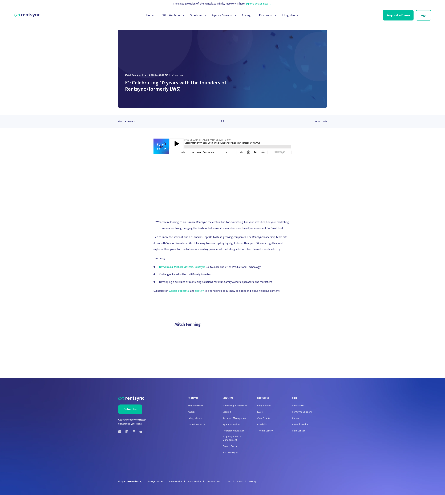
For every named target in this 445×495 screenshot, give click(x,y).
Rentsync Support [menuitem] (302, 412)
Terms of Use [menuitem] (213, 481)
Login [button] (423, 15)
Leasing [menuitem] (226, 412)
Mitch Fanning (133, 75)
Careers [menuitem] (296, 418)
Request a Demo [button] (398, 15)
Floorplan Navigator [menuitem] (233, 431)
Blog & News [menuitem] (264, 405)
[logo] (131, 398)
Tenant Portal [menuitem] (229, 446)
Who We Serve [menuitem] (172, 15)
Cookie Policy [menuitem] (175, 481)
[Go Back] (222, 121)
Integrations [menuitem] (290, 15)
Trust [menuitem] (228, 481)
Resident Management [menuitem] (235, 418)
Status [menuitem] (240, 481)
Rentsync (200, 267)
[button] (436, 486)
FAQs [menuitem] (260, 412)
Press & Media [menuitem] (300, 424)
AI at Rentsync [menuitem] (230, 452)
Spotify (199, 291)
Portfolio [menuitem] (262, 424)
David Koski (166, 267)
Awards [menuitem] (192, 412)
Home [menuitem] (150, 15)
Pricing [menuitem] (246, 15)
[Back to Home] (27, 15)
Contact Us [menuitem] (298, 405)
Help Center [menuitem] (298, 431)
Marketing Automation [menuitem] (234, 405)
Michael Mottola (183, 267)
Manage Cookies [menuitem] (155, 481)
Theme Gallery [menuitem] (265, 431)
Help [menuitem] (294, 398)
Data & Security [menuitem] (196, 424)
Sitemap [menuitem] (253, 481)
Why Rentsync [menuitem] (195, 405)
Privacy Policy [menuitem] (194, 481)
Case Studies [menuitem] (264, 418)
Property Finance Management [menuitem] (231, 438)
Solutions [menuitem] (196, 15)
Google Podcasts (179, 291)
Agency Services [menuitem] (222, 15)
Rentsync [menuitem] (193, 398)
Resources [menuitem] (265, 15)
